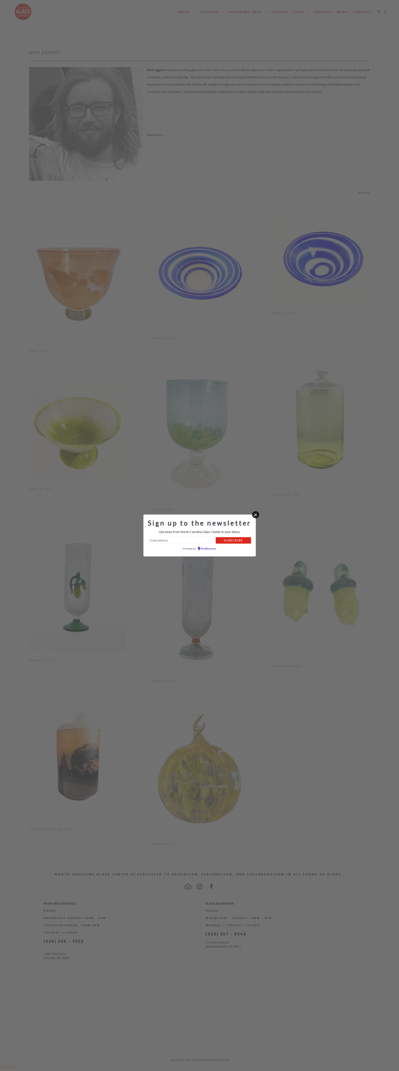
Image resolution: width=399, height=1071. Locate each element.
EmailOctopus (208, 549)
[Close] (255, 514)
